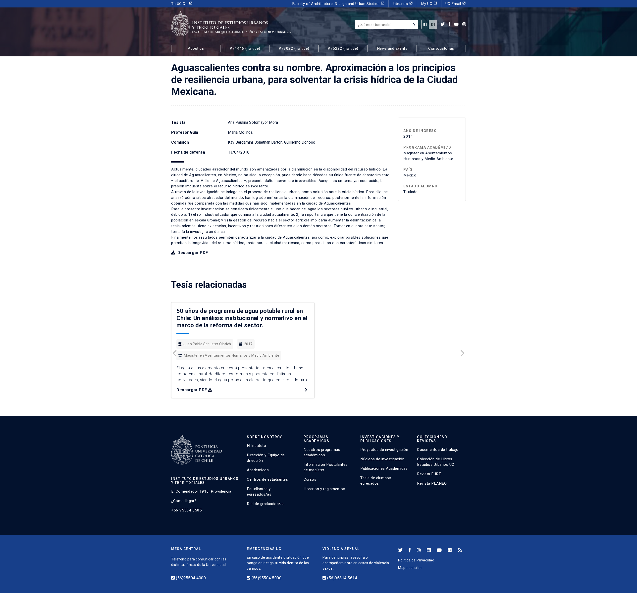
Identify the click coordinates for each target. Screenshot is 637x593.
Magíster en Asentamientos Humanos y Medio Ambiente (231, 355)
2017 (248, 344)
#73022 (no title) (294, 48)
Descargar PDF (192, 252)
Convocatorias (441, 48)
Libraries (403, 3)
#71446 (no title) (245, 48)
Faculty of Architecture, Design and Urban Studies (338, 3)
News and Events (392, 48)
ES (425, 24)
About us (196, 48)
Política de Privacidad (416, 560)
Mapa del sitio (410, 568)
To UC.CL (182, 3)
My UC (429, 3)
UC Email (455, 3)
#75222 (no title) (343, 48)
